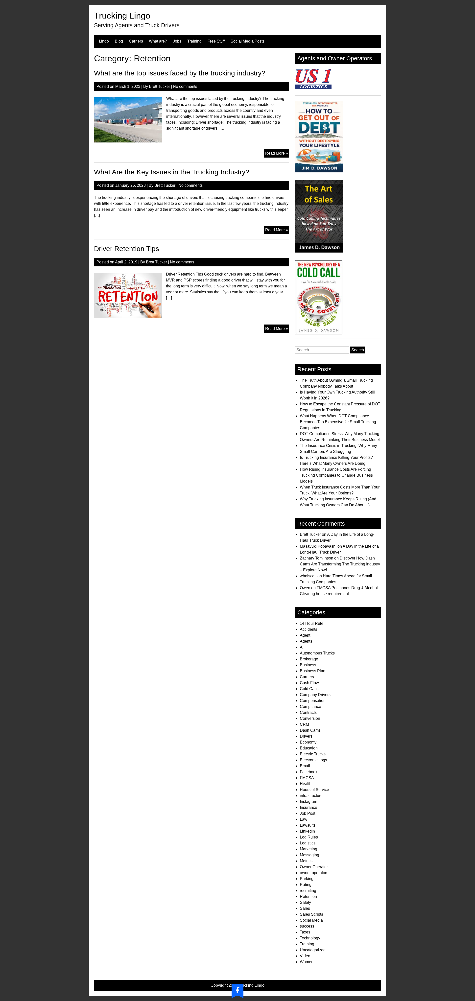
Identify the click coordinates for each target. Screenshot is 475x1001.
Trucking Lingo (122, 15)
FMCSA (307, 778)
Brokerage (309, 659)
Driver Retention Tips (126, 249)
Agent (305, 635)
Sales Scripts (311, 914)
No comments (185, 86)
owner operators (314, 873)
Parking (306, 879)
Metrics (306, 861)
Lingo (104, 41)
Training (194, 41)
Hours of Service (314, 790)
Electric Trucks (313, 754)
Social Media (311, 920)
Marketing (308, 849)
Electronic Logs (313, 760)
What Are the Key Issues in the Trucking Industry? (171, 172)
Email (305, 766)
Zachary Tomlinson (316, 558)
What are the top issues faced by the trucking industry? (179, 73)
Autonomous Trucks (317, 653)
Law (303, 819)
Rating (305, 885)
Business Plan (312, 671)
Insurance (308, 807)
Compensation (313, 700)
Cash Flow (309, 683)
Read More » (277, 154)
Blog (119, 41)
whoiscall (308, 576)
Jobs (177, 41)
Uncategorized (313, 950)
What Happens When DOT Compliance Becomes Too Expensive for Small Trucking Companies (338, 422)
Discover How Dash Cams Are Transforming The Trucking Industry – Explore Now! (340, 564)
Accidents (308, 629)
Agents (306, 641)
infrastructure (311, 795)
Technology (310, 938)
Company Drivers (315, 695)
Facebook (308, 772)
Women (306, 962)
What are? (158, 41)
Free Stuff (216, 41)
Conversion (310, 718)
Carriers (136, 41)
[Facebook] (237, 990)
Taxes (305, 932)
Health (305, 784)
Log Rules (309, 837)
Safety (305, 902)
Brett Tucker (159, 86)
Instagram (308, 801)
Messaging (309, 855)
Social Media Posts (247, 41)
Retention (308, 896)
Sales (305, 908)
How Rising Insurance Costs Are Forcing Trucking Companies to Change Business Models (336, 475)
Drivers (306, 736)
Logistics (307, 843)
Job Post (307, 813)
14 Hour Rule (311, 623)
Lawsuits (307, 825)
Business (308, 665)
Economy (308, 742)
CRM (304, 724)
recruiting (308, 890)
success (307, 926)
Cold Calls (309, 689)
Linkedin (307, 831)
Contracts (308, 712)
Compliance (310, 706)
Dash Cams (310, 730)
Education (309, 748)
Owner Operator (314, 867)
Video (305, 956)
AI (302, 647)
